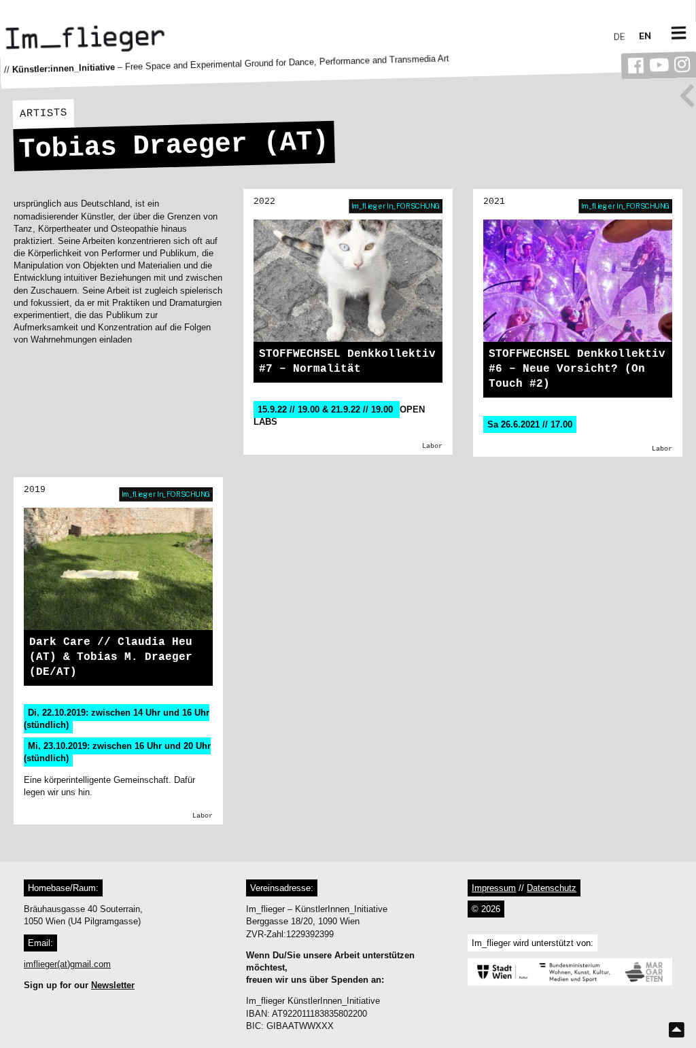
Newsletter (113, 985)
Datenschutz (551, 888)
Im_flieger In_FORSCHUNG (395, 206)
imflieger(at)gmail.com (67, 964)
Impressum (494, 888)
